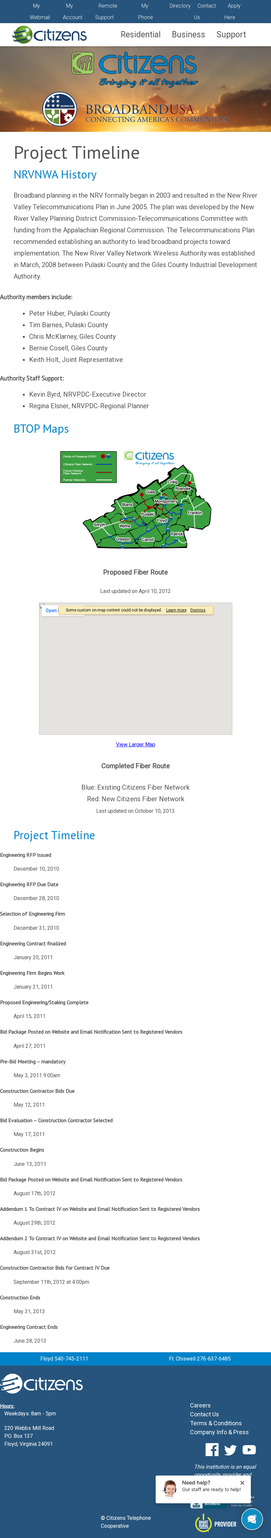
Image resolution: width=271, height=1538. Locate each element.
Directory (180, 6)
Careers (200, 1405)
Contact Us (204, 1414)
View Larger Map (135, 744)
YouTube (249, 1449)
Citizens (49, 35)
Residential (141, 34)
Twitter (230, 1449)
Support (231, 34)
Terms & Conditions (216, 1423)
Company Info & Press (219, 1432)
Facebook (212, 1449)
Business (188, 34)
